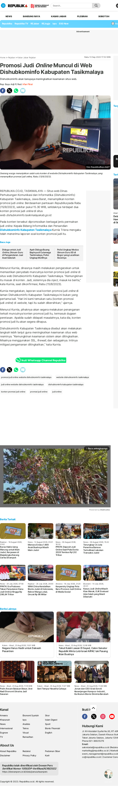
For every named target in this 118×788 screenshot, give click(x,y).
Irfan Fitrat (28, 84)
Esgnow (4, 732)
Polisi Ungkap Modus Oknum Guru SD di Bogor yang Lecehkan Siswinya (68, 253)
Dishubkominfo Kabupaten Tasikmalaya (26, 229)
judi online (57, 391)
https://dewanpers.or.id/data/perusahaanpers (24, 771)
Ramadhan (28, 737)
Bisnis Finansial (52, 728)
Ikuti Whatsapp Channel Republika (43, 360)
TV (1, 737)
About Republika (8, 751)
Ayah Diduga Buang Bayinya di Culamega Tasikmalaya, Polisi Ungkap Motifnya (40, 253)
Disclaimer (5, 755)
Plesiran (82, 16)
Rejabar (11, 57)
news (9, 16)
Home (3, 57)
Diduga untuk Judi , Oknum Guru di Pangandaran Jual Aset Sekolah (12, 253)
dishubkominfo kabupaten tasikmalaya (65, 384)
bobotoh (103, 16)
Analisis (26, 724)
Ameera (4, 715)
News (3, 724)
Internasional (6, 728)
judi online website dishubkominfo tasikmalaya (22, 384)
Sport (47, 724)
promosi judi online (38, 391)
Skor (47, 715)
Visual (26, 732)
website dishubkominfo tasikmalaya (72, 377)
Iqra (24, 719)
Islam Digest (51, 719)
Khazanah (5, 719)
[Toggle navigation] (3, 5)
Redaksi (27, 751)
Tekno (26, 728)
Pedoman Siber (52, 751)
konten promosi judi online (13, 391)
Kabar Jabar (58, 16)
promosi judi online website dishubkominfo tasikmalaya (26, 377)
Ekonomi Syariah (31, 715)
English (48, 732)
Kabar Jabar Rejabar (26, 57)
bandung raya (31, 16)
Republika (7, 23)
